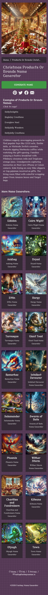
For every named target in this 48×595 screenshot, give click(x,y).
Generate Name (24, 85)
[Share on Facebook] (26, 94)
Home (6, 60)
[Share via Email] (32, 94)
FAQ (23, 572)
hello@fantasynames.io (25, 574)
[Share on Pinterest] (15, 94)
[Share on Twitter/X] (21, 94)
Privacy (33, 572)
